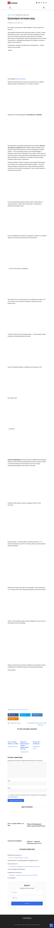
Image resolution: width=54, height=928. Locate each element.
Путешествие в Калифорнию (15, 841)
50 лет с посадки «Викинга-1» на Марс (16, 824)
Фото (28, 751)
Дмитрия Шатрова (20, 79)
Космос (16, 746)
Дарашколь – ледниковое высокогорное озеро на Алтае (34, 842)
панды (20, 709)
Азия (13, 15)
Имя (9, 780)
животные (12, 709)
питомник (25, 709)
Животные (20, 22)
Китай (17, 709)
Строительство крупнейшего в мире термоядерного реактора (25, 866)
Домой (9, 15)
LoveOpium (12, 3)
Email (9, 788)
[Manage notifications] (51, 925)
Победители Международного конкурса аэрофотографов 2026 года (36, 825)
